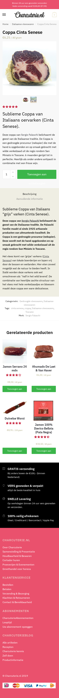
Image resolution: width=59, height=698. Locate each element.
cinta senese (17, 308)
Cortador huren (11, 560)
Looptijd (7, 622)
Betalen (7, 589)
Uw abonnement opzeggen (18, 626)
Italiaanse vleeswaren (23, 24)
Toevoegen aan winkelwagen (36, 175)
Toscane (29, 311)
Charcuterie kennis (13, 651)
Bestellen (8, 584)
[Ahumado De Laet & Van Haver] (44, 351)
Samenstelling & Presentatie (19, 551)
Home (5, 24)
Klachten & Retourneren (16, 597)
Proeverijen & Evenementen (18, 564)
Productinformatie (13, 660)
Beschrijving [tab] (29, 193)
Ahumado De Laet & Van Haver (43, 368)
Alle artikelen (10, 642)
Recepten (8, 647)
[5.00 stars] (10, 106)
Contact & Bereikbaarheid (17, 602)
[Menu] (4, 14)
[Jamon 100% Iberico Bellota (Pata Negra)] (44, 409)
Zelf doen (8, 655)
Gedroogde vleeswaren (31, 301)
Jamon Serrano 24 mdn (15, 368)
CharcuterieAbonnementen (18, 618)
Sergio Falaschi (29, 134)
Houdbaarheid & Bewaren (17, 555)
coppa (28, 308)
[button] (14, 375)
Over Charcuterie (12, 547)
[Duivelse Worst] (15, 406)
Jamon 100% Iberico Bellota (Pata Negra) (43, 428)
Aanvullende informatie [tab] (29, 198)
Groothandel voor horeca (17, 568)
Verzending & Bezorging (16, 593)
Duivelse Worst (15, 418)
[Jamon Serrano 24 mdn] (15, 351)
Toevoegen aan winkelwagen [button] (14, 390)
